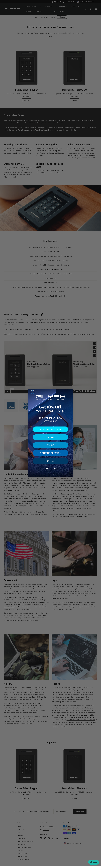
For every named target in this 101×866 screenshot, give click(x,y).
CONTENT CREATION (50, 453)
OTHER (50, 460)
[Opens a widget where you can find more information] (93, 862)
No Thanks (50, 468)
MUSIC (50, 445)
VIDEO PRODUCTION (50, 429)
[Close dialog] (32, 392)
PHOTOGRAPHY (50, 437)
